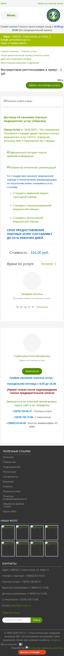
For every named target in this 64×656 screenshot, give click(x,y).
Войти (4, 3)
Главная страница (9, 51)
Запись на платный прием (50, 3)
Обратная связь (11, 612)
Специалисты (10, 476)
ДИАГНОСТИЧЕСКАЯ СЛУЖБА (16, 59)
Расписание (42, 307)
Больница (8, 457)
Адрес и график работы (14, 43)
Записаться (32, 371)
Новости (7, 486)
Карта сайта (9, 511)
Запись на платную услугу (44, 85)
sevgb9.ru (56, 640)
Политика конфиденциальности (15, 497)
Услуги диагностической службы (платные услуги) (25, 55)
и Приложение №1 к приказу (38, 140)
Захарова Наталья (32, 294)
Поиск (36, 620)
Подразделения (11, 467)
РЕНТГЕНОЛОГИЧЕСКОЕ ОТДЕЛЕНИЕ (20, 63)
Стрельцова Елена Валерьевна (32, 356)
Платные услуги (29, 51)
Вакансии (8, 481)
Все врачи (47, 264)
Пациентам (9, 462)
